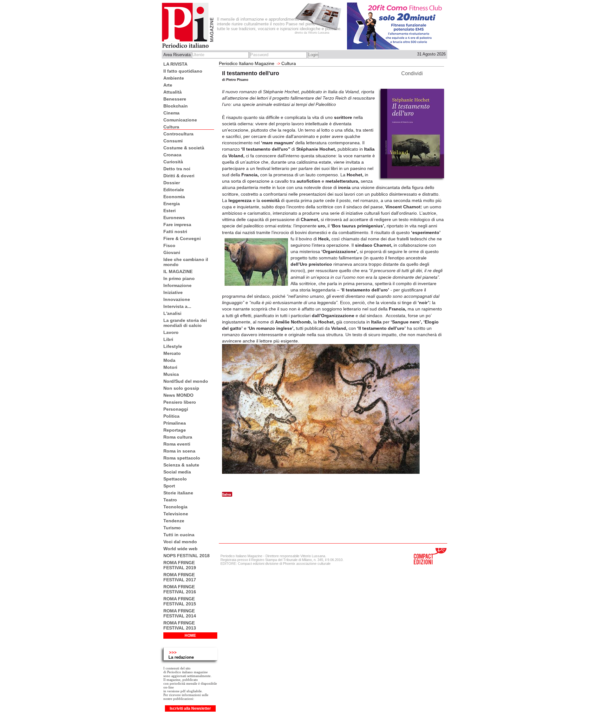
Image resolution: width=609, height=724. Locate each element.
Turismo (172, 527)
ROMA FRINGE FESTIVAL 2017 (179, 577)
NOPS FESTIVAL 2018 (186, 555)
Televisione (175, 513)
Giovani (171, 252)
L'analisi (172, 313)
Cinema (171, 112)
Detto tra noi (176, 168)
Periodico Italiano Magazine (246, 63)
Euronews (174, 217)
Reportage (174, 430)
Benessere (174, 98)
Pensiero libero (179, 402)
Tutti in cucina (178, 534)
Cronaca (172, 154)
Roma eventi (176, 444)
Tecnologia (175, 506)
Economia (174, 196)
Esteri (169, 210)
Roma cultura (177, 437)
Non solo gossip (181, 388)
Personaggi (175, 409)
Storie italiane (178, 492)
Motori (170, 367)
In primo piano (179, 278)
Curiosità (173, 161)
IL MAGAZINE (178, 271)
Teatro (170, 499)
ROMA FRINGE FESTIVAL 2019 (179, 565)
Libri (168, 339)
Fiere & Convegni (182, 238)
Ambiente (173, 78)
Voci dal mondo (180, 541)
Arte (167, 85)
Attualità (172, 92)
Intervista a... (177, 306)
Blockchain (175, 105)
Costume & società (183, 147)
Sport (169, 485)
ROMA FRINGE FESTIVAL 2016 (179, 589)
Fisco (169, 245)
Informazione (177, 285)
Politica (171, 416)
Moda (169, 360)
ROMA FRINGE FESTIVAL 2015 (179, 601)
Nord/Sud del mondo (185, 381)
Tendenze (173, 520)
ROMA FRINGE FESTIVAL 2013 (179, 625)
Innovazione (176, 299)
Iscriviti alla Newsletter (190, 708)
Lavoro (171, 332)
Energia (171, 203)
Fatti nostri (175, 231)
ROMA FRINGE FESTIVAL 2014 (179, 613)
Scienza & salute (181, 464)
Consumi (173, 140)
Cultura (171, 126)
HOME (190, 635)
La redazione (181, 657)
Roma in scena (179, 450)
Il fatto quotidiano (182, 71)
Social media (177, 471)
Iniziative (173, 292)
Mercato (172, 353)
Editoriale (173, 189)
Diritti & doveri (178, 175)
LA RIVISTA (175, 64)
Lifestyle (172, 346)
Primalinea (174, 423)
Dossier (171, 182)
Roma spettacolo (181, 457)
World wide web (180, 548)
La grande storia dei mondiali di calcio (185, 323)
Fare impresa (177, 224)
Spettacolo (175, 478)
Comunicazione (180, 119)
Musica (171, 374)
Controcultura (178, 133)
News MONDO (178, 395)
